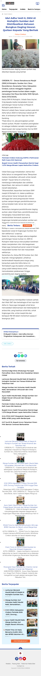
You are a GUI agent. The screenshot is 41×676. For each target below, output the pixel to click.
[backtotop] (20, 649)
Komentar (21, 360)
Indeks (22, 9)
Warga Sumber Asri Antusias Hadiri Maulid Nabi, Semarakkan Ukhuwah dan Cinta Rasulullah (20, 464)
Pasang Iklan (16, 663)
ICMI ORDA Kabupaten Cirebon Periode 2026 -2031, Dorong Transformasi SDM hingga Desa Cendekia (20, 485)
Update (28, 225)
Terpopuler (13, 9)
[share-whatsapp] (22, 355)
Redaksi (8, 663)
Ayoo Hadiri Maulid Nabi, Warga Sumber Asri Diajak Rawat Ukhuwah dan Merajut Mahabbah (20, 506)
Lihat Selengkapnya (20, 641)
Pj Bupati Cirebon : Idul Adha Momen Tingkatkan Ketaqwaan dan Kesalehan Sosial (19, 335)
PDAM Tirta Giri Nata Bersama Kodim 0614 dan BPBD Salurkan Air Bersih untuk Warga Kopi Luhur (20, 527)
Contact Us (20, 666)
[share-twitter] (18, 355)
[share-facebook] (15, 355)
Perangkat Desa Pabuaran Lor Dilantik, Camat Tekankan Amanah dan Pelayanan (21, 568)
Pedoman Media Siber (28, 663)
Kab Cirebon (8, 343)
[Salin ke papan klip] (25, 355)
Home (4, 9)
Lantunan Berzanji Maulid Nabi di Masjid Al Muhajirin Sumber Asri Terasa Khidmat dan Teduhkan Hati (20, 443)
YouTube (26, 661)
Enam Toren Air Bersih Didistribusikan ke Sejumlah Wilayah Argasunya (20, 548)
